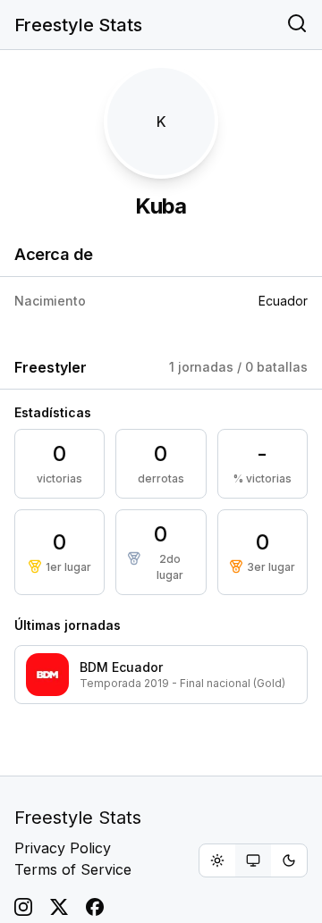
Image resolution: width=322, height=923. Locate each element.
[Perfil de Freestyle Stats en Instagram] (23, 907)
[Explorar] (297, 25)
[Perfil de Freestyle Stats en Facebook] (95, 907)
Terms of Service (72, 869)
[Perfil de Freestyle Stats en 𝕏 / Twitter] (59, 907)
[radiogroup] (253, 860)
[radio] (217, 860)
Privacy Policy (62, 848)
